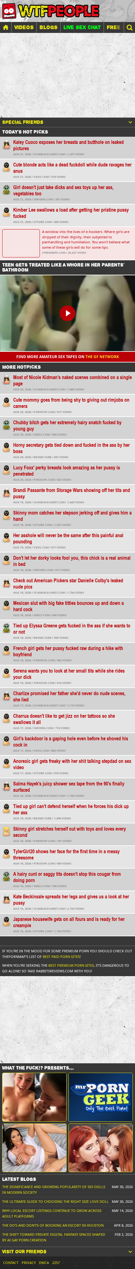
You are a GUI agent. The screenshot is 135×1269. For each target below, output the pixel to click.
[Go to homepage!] (51, 11)
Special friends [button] (22, 122)
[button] (129, 27)
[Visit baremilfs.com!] (34, 1148)
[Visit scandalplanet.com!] (34, 1097)
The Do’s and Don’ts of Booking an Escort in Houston (53, 1225)
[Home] (5, 27)
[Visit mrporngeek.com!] (100, 1097)
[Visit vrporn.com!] (100, 1148)
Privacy (29, 1262)
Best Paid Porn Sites (61, 956)
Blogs (48, 27)
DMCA (44, 1262)
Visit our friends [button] (24, 1251)
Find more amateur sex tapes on (67, 356)
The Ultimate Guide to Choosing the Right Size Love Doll (55, 1201)
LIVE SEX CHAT (82, 27)
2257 (56, 1262)
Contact (11, 1262)
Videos (24, 27)
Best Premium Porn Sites (71, 965)
